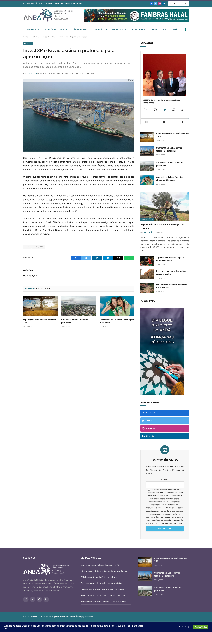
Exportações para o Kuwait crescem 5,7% (39, 321)
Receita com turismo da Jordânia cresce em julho (171, 272)
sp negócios (38, 246)
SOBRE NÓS (29, 558)
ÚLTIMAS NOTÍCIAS (32, 3)
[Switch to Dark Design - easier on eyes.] (185, 29)
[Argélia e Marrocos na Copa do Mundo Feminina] (147, 261)
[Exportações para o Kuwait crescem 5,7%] (40, 306)
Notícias (27, 43)
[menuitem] (164, 29)
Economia (31, 29)
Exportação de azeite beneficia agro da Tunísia (162, 226)
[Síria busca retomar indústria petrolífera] (78, 306)
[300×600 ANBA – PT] (164, 351)
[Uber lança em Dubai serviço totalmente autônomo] (147, 151)
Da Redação (32, 73)
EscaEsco (89, 617)
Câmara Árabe (80, 29)
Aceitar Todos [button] (201, 627)
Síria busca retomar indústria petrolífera (64, 3)
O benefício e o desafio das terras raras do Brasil (171, 286)
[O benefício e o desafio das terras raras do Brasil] (147, 288)
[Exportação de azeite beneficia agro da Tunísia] (164, 206)
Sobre (154, 29)
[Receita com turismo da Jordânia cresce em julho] (147, 274)
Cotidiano (137, 29)
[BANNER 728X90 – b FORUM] (136, 22)
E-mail (164, 479)
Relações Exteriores (56, 29)
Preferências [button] (185, 627)
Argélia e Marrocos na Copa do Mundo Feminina (170, 259)
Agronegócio (147, 219)
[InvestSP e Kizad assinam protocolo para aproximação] (78, 115)
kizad (27, 246)
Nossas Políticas (30, 617)
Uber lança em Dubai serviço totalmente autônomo (169, 149)
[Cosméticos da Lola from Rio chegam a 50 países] (117, 306)
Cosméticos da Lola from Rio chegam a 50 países (117, 321)
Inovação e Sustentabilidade (108, 29)
